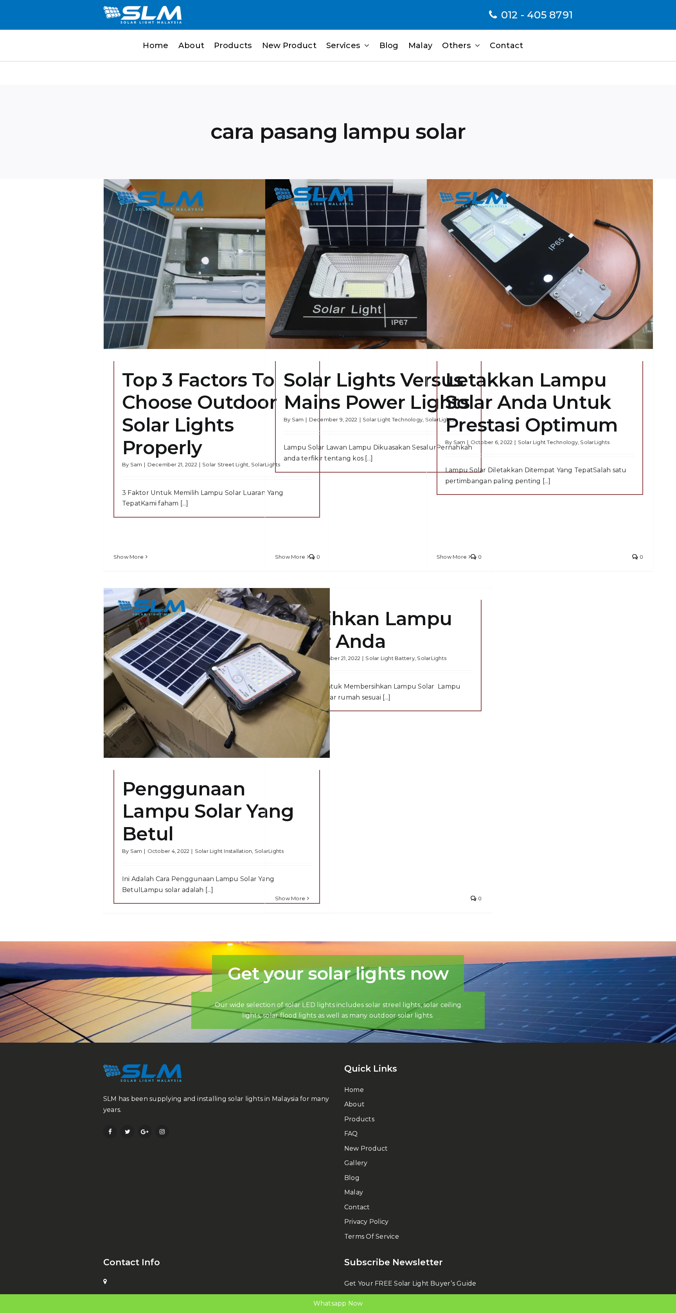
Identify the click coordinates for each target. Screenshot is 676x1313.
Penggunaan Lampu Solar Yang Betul (208, 811)
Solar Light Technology (392, 419)
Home (354, 1090)
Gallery (356, 1163)
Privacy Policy (366, 1221)
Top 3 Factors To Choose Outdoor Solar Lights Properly (199, 414)
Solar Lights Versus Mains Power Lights (376, 391)
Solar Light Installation (223, 851)
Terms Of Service (371, 1236)
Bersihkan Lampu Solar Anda (368, 630)
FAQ (351, 1133)
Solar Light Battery (390, 658)
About (354, 1104)
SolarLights (594, 442)
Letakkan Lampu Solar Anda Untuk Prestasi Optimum (531, 402)
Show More (128, 557)
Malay (353, 1192)
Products (359, 1119)
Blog (352, 1178)
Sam (136, 464)
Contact (357, 1207)
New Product (366, 1148)
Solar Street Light (225, 464)
